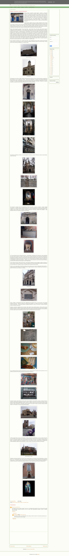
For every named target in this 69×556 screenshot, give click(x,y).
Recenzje (11, 7)
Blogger (38, 554)
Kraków (14, 502)
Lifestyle (15, 7)
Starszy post (45, 546)
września (51, 58)
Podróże (19, 7)
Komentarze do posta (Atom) (30, 549)
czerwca (51, 61)
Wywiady (26, 7)
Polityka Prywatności (31, 7)
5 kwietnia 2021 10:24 (23, 514)
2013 (51, 73)
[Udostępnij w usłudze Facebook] (20, 501)
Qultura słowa (16, 514)
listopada (51, 56)
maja (51, 62)
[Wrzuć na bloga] (18, 501)
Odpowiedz (13, 511)
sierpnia (51, 59)
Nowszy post (12, 546)
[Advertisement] (28, 538)
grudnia (51, 55)
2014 (51, 72)
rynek (27, 502)
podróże (18, 502)
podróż (16, 502)
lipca (51, 60)
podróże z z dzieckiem (23, 502)
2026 (51, 50)
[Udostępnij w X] (19, 501)
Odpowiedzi (15, 513)
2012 (51, 74)
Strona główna (28, 546)
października (51, 57)
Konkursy (22, 7)
